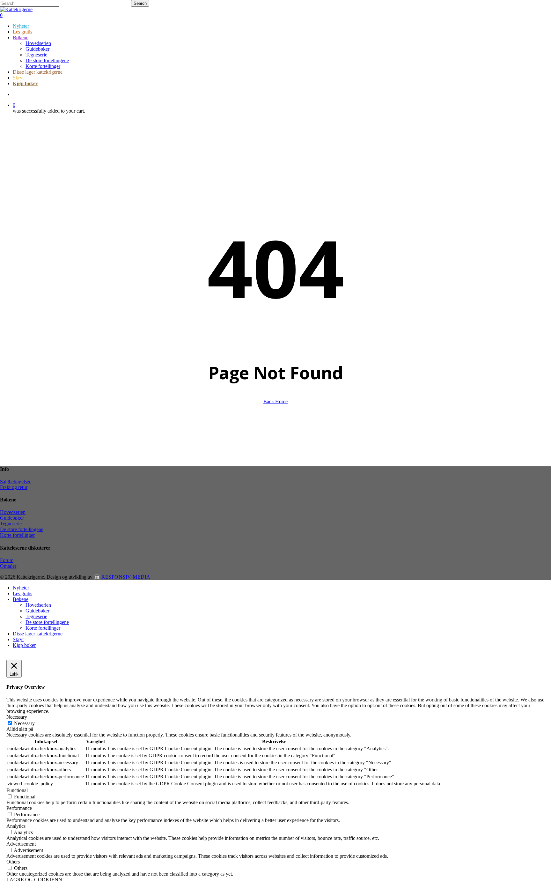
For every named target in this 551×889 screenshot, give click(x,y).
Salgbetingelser (15, 481)
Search (140, 3)
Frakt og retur (13, 487)
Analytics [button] (16, 826)
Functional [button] (17, 790)
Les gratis (22, 593)
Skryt (18, 639)
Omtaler (8, 566)
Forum (6, 560)
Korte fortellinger (17, 535)
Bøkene (20, 599)
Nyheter (21, 587)
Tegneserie (11, 523)
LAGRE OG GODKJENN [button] (34, 879)
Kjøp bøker (24, 645)
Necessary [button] (16, 717)
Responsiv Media (126, 577)
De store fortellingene (21, 529)
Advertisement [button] (21, 844)
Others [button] (13, 861)
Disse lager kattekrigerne (37, 633)
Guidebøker (12, 518)
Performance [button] (19, 808)
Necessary (24, 723)
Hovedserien (13, 512)
